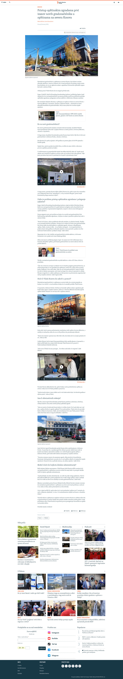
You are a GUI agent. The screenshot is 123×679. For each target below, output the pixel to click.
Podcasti (88, 527)
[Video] (118, 2)
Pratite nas (42, 648)
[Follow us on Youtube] (69, 666)
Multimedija (67, 527)
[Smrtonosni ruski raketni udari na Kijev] (66, 545)
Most (19, 617)
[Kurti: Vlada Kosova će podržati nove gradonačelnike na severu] (47, 252)
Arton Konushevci (49, 21)
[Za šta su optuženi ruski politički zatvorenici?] (66, 551)
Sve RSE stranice (22, 668)
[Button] (82, 28)
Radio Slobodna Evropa (47, 162)
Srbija (79, 591)
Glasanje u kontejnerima (46, 355)
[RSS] (76, 666)
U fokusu (21, 571)
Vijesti (41, 665)
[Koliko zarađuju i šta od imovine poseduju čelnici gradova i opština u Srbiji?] (91, 582)
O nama (19, 665)
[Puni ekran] (84, 183)
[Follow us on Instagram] (73, 666)
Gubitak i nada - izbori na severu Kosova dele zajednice (54, 160)
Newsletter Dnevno (44, 673)
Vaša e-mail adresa (23, 637)
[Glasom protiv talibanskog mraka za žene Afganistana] (95, 535)
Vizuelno (42, 668)
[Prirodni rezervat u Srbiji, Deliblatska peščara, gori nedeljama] (66, 539)
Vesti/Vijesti (45, 527)
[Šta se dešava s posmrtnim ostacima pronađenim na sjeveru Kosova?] (28, 532)
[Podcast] (114, 2)
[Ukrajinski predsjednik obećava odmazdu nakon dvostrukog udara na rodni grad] (66, 531)
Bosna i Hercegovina (53, 591)
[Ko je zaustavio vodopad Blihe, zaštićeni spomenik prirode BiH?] (91, 608)
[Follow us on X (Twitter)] (66, 666)
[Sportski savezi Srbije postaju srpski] (61, 608)
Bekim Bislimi (41, 21)
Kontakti (20, 673)
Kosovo (40, 7)
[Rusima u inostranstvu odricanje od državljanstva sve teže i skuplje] (28, 552)
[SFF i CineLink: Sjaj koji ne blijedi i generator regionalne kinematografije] (95, 553)
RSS (19, 671)
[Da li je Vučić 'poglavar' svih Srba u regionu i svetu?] (32, 608)
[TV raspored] (79, 666)
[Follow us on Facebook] (63, 666)
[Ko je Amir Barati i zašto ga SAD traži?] (32, 582)
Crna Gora (21, 591)
